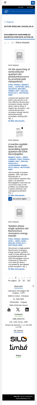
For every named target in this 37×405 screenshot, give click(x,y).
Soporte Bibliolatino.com (23, 398)
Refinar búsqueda (22, 43)
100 (28, 281)
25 (19, 281)
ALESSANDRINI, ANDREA (17, 165)
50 (24, 281)
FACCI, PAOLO (13, 167)
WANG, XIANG (20, 241)
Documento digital (19, 199)
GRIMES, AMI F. (14, 91)
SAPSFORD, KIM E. (22, 87)
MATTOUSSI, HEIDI (15, 245)
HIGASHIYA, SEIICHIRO (17, 89)
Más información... (18, 121)
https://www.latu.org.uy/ (18, 305)
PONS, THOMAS (14, 85)
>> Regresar (9, 22)
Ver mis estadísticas (26, 396)
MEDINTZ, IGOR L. (15, 157)
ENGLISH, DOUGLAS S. (17, 243)
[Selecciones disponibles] (13, 43)
